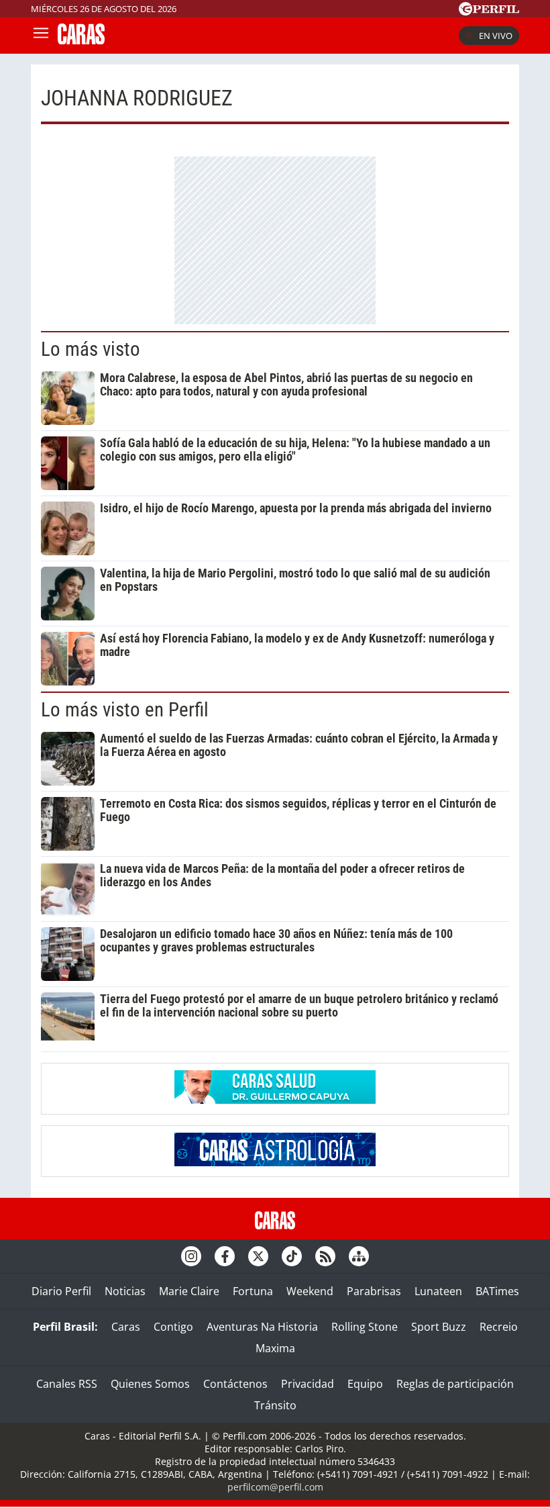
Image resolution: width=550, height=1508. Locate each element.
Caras (125, 1326)
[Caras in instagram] (191, 1256)
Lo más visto (90, 349)
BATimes (497, 1291)
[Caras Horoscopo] (275, 1162)
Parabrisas (374, 1291)
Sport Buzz (438, 1326)
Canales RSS (66, 1383)
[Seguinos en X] (258, 1256)
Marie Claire (189, 1291)
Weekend (309, 1291)
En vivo (495, 36)
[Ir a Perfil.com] (489, 11)
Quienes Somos (150, 1383)
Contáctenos (235, 1383)
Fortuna (253, 1291)
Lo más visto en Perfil (125, 709)
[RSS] (325, 1256)
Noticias (125, 1291)
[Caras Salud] (275, 1099)
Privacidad (307, 1383)
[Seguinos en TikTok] (292, 1256)
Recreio (499, 1326)
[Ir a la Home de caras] (81, 40)
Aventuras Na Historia (262, 1326)
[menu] (41, 35)
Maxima (275, 1348)
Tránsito (275, 1405)
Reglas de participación (455, 1383)
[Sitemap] (359, 1256)
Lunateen (438, 1291)
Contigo (173, 1326)
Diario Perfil (61, 1291)
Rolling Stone (364, 1326)
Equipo (365, 1383)
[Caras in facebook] (225, 1256)
